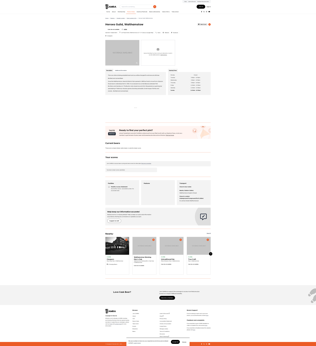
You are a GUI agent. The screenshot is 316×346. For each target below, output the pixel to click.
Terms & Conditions (165, 331)
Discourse (162, 333)
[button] (210, 253)
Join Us (201, 6)
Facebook (175, 32)
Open (125, 29)
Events (134, 326)
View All (209, 233)
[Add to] (209, 24)
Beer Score (203, 24)
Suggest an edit (114, 221)
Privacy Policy (163, 318)
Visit (133, 318)
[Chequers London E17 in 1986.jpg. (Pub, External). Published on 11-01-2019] (117, 255)
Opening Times (173, 70)
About (134, 316)
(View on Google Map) (147, 32)
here (207, 315)
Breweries (135, 328)
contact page (118, 324)
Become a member (146, 163)
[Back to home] (110, 6)
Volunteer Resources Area (203, 1)
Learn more (137, 343)
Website (167, 32)
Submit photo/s (163, 54)
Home (106, 18)
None (159, 32)
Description (109, 70)
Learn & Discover (192, 1)
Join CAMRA (135, 313)
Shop (185, 1)
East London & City (132, 18)
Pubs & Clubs (135, 321)
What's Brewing (164, 336)
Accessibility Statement (166, 321)
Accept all (175, 342)
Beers (134, 331)
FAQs (111, 324)
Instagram (109, 35)
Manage (184, 342)
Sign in (209, 6)
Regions (112, 18)
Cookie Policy (163, 326)
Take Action (135, 323)
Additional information (121, 70)
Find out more (170, 135)
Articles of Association (165, 323)
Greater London (121, 18)
